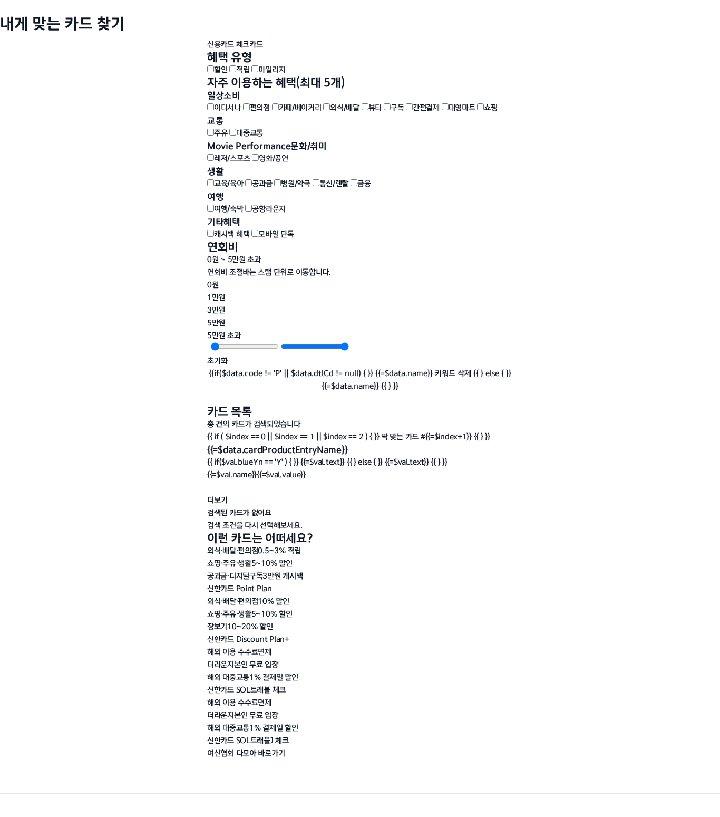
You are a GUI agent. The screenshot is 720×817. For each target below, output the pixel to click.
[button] (246, 752)
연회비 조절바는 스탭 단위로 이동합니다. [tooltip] (269, 271)
